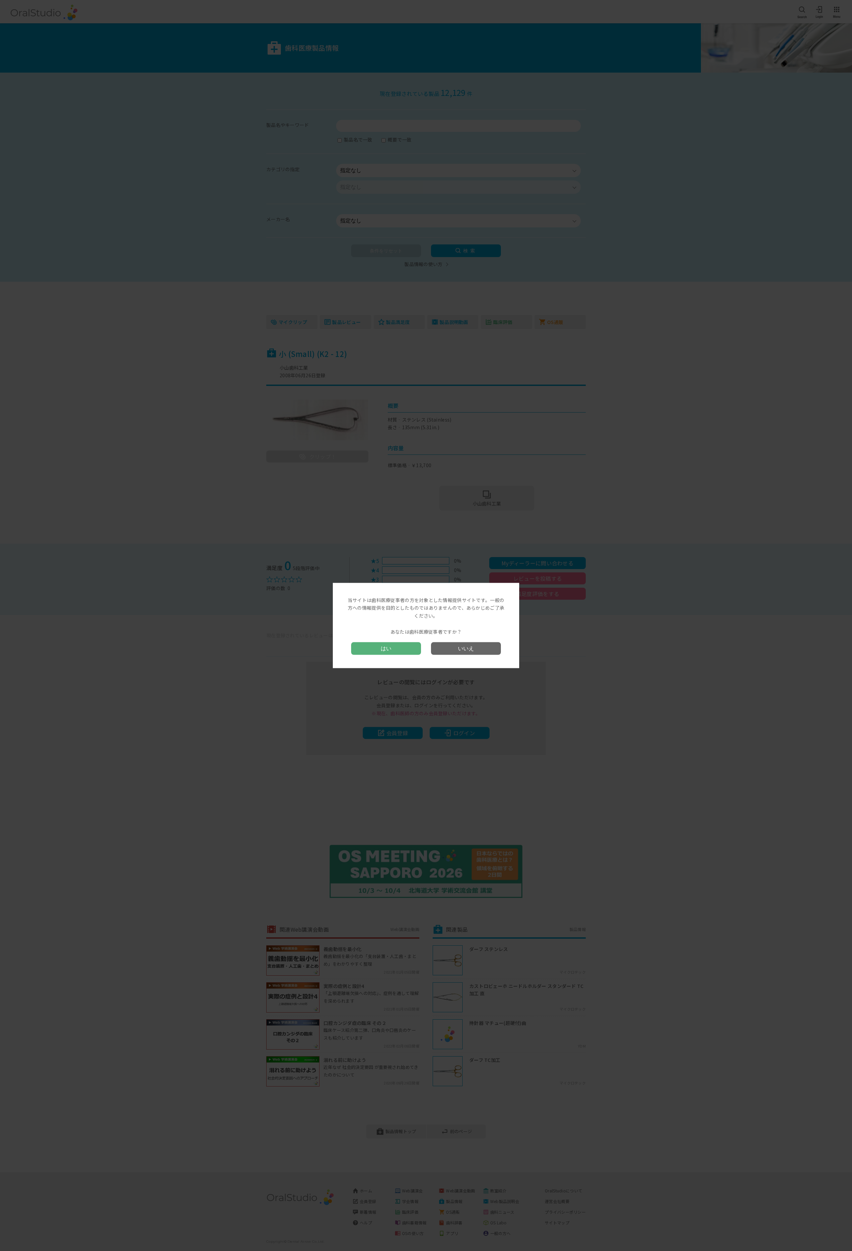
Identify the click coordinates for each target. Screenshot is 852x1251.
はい (386, 648)
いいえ (466, 648)
